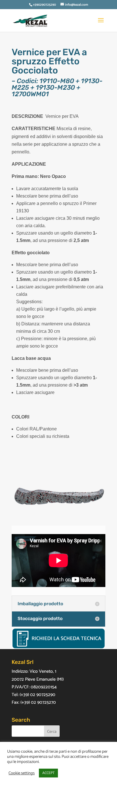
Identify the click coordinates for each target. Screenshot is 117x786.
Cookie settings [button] (22, 773)
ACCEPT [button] (48, 773)
